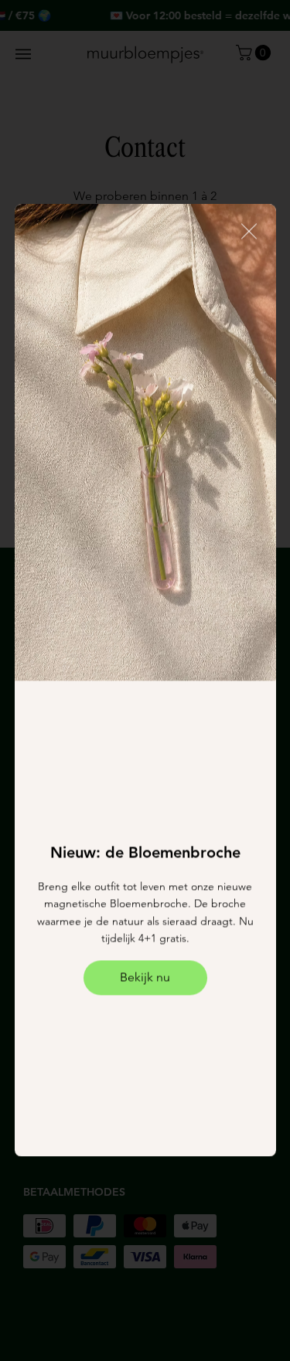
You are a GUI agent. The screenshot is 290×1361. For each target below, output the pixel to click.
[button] (248, 231)
